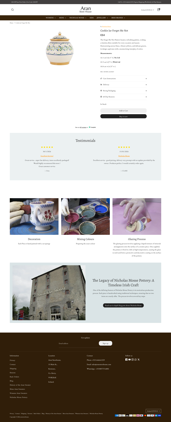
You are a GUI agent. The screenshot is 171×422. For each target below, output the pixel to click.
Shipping (13, 368)
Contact (13, 364)
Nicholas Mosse (77, 18)
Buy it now (123, 116)
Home (11, 23)
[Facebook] (126, 359)
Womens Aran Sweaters (18, 393)
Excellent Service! (47, 156)
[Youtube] (129, 359)
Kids (92, 18)
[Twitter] (139, 359)
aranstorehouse (24, 417)
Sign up (105, 343)
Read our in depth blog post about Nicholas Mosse (123, 305)
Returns (12, 372)
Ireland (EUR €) (146, 10)
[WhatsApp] (135, 359)
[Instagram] (132, 359)
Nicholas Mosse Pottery (18, 397)
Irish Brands (117, 18)
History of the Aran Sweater (20, 385)
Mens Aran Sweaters (17, 389)
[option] (45, 160)
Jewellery (101, 18)
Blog (11, 381)
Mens (61, 18)
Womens (50, 18)
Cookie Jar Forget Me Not (22, 23)
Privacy (12, 360)
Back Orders (14, 376)
